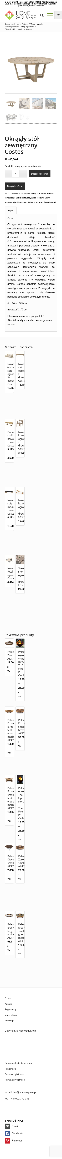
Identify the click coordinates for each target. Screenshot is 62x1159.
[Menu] (48, 15)
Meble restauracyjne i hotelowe (30, 197)
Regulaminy (10, 1009)
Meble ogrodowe (35, 202)
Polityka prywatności (15, 1079)
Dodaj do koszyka (39, 173)
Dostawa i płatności (14, 1074)
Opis (10, 210)
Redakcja (9, 1020)
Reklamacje (10, 1068)
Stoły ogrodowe (38, 193)
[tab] (11, 210)
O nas (8, 998)
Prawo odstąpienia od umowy (19, 1063)
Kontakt (8, 1003)
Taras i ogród (50, 202)
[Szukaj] (40, 15)
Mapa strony (11, 1015)
